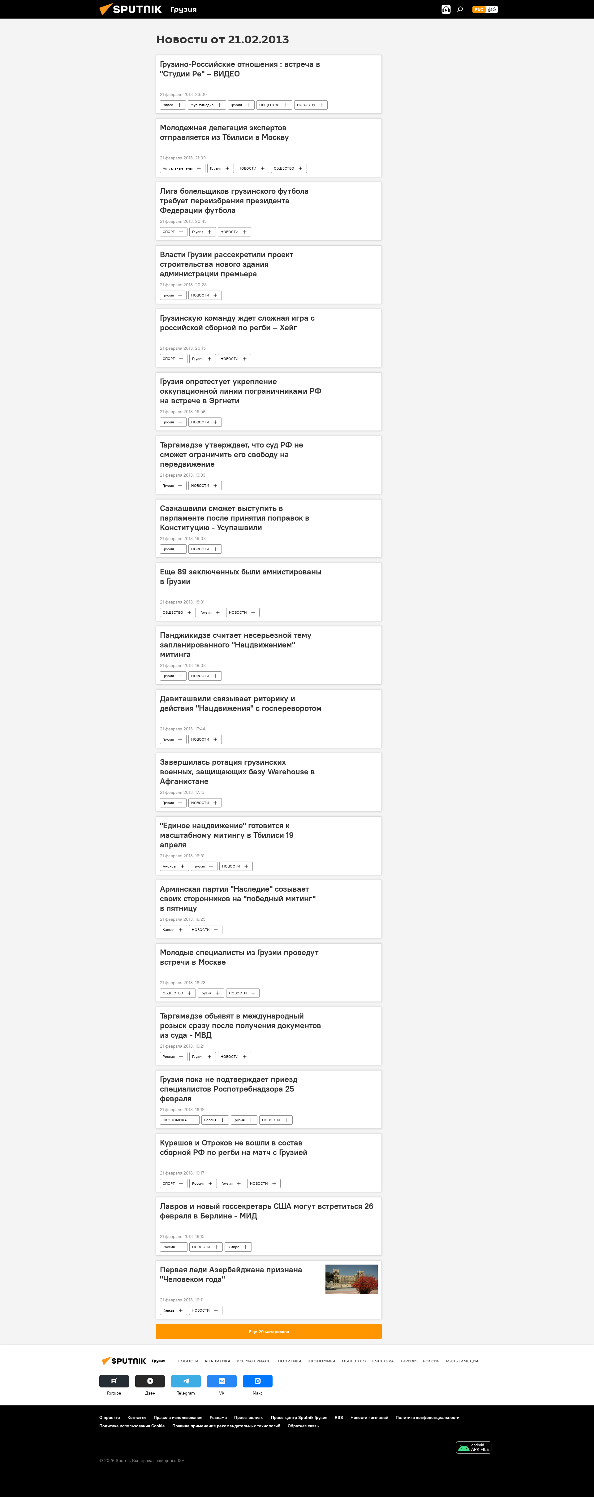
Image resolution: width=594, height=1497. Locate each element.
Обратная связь (303, 1426)
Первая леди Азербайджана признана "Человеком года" (231, 1274)
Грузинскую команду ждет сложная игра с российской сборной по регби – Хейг (237, 322)
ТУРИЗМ (408, 1361)
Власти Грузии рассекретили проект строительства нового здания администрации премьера (226, 264)
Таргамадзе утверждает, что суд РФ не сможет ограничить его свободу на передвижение (231, 454)
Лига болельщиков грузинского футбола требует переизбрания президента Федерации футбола (234, 200)
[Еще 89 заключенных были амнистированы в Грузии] (351, 570)
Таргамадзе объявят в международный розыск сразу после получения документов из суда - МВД (240, 1025)
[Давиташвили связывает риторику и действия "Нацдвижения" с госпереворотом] (351, 697)
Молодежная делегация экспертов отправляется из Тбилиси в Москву (224, 132)
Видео (168, 104)
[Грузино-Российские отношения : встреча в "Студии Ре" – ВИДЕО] (351, 63)
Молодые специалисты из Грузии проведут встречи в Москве (239, 957)
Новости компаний (369, 1417)
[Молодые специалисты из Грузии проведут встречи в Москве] (351, 951)
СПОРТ (169, 231)
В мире (233, 1246)
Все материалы (254, 1361)
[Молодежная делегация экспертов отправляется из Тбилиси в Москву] (351, 126)
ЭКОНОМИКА (175, 1120)
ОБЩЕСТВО (269, 104)
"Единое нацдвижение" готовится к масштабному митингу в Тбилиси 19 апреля (227, 835)
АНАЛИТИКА (217, 1361)
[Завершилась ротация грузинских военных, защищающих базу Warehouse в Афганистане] (351, 760)
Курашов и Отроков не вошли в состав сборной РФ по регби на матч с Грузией (234, 1147)
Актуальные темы (178, 168)
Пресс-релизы (249, 1417)
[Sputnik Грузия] (133, 17)
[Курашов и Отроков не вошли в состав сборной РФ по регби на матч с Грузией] (351, 1141)
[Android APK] (474, 1448)
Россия (169, 1056)
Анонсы (169, 866)
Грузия (236, 104)
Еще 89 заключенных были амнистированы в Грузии (240, 576)
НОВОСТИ (306, 104)
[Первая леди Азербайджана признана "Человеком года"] (351, 1279)
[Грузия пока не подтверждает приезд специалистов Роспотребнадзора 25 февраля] (351, 1078)
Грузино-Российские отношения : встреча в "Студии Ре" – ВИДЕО (240, 69)
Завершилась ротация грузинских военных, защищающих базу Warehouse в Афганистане (237, 771)
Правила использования (178, 1417)
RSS (339, 1417)
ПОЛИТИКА (290, 1361)
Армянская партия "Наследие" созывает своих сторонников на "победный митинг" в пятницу (238, 898)
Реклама (218, 1417)
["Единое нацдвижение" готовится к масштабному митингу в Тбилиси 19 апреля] (351, 824)
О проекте (109, 1417)
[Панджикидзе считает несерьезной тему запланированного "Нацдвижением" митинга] (351, 634)
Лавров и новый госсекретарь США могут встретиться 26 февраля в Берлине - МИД (266, 1211)
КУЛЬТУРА (383, 1361)
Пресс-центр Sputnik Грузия (299, 1417)
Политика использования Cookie (132, 1426)
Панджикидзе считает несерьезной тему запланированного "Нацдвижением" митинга (236, 644)
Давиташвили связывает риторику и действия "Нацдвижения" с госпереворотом (241, 703)
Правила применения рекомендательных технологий (226, 1426)
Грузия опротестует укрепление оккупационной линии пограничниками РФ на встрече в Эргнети (240, 390)
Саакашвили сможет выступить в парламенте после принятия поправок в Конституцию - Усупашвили (234, 517)
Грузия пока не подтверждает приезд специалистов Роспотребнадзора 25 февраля (228, 1088)
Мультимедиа (202, 104)
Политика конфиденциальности (427, 1417)
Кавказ (168, 929)
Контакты (136, 1417)
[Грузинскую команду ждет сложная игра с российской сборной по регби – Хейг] (351, 316)
